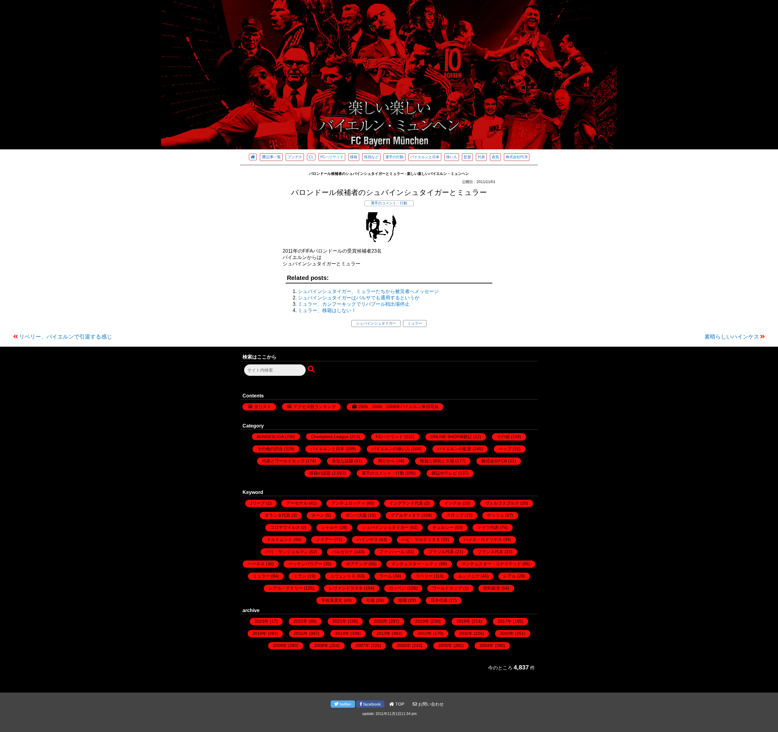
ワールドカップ (447, 588)
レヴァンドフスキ (346, 588)
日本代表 (439, 600)
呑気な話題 (342, 460)
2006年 (404, 645)
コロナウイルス (285, 527)
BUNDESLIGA (270, 436)
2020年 (381, 621)
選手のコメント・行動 (389, 203)
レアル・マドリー (286, 588)
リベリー (424, 576)
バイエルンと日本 (424, 157)
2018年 (463, 621)
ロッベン (397, 588)
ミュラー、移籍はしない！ (327, 310)
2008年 (321, 645)
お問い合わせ (430, 704)
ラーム (385, 576)
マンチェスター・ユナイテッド (491, 563)
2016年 (260, 633)
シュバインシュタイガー (376, 323)
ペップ (505, 448)
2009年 (280, 645)
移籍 (353, 157)
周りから (386, 460)
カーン (318, 515)
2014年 (342, 633)
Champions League (330, 436)
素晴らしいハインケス (731, 337)
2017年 (505, 621)
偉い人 (451, 157)
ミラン (300, 576)
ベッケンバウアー (305, 563)
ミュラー (415, 323)
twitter (345, 704)
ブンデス (294, 157)
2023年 (262, 621)
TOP (399, 704)
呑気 (495, 157)
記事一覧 (273, 157)
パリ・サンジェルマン (287, 551)
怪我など (371, 157)
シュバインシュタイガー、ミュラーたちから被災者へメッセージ (368, 291)
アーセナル (297, 503)
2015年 (301, 633)
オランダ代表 (277, 515)
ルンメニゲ (469, 576)
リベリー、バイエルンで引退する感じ (65, 337)
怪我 (402, 600)
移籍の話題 (320, 473)
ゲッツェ (495, 515)
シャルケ (329, 527)
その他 (503, 436)
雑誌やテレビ (444, 473)
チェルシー (443, 527)
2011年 (466, 633)
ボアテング (356, 563)
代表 (481, 157)
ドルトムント (279, 539)
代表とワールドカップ (283, 460)
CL (311, 157)
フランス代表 (490, 551)
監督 (467, 157)
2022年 (301, 621)
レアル (509, 576)
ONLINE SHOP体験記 (451, 436)
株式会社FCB (517, 157)
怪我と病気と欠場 (437, 460)
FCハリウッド (331, 157)
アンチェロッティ (348, 503)
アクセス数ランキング (314, 406)
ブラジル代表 (441, 551)
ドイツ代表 (488, 527)
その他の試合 (270, 448)
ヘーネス (256, 563)
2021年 (339, 621)
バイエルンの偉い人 (391, 448)
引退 (370, 600)
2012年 (425, 633)
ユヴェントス (343, 576)
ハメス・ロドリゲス (483, 539)
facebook (371, 704)
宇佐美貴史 (332, 600)
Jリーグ (257, 503)
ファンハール (392, 551)
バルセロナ (342, 551)
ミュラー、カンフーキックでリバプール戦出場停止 (354, 304)
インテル (452, 503)
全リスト (262, 406)
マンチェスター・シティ (414, 563)
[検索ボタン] (312, 369)
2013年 (384, 633)
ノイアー (324, 539)
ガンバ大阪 (356, 515)
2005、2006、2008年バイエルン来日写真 (398, 406)
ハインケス (367, 539)
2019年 (422, 621)
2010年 (507, 633)
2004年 (487, 645)
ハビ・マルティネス (421, 539)
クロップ (454, 515)
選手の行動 (394, 157)
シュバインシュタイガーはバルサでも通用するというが (358, 297)
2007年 (363, 645)
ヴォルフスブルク (502, 503)
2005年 (445, 645)
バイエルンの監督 (454, 448)
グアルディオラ (405, 515)
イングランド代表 (406, 503)
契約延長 (491, 588)
